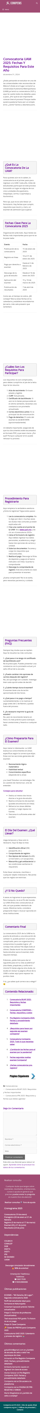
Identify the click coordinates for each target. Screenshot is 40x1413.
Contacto (20, 1410)
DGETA (7, 1249)
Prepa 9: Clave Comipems (15, 1324)
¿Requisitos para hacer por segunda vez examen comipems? (21, 1031)
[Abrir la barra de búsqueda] (37, 3)
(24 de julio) (14, 1228)
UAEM (7, 1259)
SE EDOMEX (9, 1257)
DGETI (7, 1251)
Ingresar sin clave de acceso (16, 1369)
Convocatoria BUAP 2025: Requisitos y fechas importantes (20, 1002)
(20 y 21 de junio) (15, 1225)
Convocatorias (12, 1086)
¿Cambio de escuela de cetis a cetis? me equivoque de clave (19, 1352)
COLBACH (8, 1241)
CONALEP (8, 1243)
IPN (5, 1254)
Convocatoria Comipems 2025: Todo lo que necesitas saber (21, 1041)
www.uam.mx (25, 529)
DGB (6, 1246)
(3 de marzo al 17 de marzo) (19, 1222)
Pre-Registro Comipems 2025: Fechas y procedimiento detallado (22, 1020)
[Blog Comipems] (14, 3)
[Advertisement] (20, 36)
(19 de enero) (15, 1214)
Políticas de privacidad (27, 1407)
